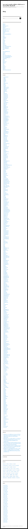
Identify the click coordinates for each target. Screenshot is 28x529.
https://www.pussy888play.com (7, 56)
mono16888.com (6, 221)
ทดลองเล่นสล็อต (6, 366)
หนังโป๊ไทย (4, 38)
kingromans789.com (7, 181)
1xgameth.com (6, 83)
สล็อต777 (4, 44)
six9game (5, 299)
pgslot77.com (5, 253)
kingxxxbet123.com (6, 182)
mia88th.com (5, 216)
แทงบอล (5, 425)
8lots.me (5, 85)
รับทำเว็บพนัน (5, 386)
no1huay (5, 227)
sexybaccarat (5, 58)
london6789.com (6, 194)
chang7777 (5, 128)
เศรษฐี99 (5, 424)
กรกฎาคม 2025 (6, 498)
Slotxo (4, 306)
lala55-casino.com (6, 185)
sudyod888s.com (6, 317)
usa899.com (5, 346)
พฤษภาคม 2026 (6, 488)
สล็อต (4, 388)
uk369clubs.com (6, 345)
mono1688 (5, 220)
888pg (4, 84)
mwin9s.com (5, 223)
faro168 (5, 142)
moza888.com (6, 222)
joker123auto (5, 173)
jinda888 (5, 171)
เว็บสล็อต (5, 423)
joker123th (5, 174)
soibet (4, 308)
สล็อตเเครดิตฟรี (6, 409)
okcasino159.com (6, 230)
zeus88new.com (6, 361)
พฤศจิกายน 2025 (6, 494)
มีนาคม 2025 (5, 502)
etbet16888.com (6, 140)
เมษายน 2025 (5, 501)
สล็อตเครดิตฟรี (5, 405)
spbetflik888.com (6, 309)
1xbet (3, 39)
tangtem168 (5, 319)
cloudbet (5, 130)
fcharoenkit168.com (6, 143)
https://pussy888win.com (6, 57)
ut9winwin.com (6, 347)
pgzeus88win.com (6, 260)
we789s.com (5, 353)
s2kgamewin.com (6, 281)
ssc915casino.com (6, 314)
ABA (4, 92)
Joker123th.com (6, 175)
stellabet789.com (6, 316)
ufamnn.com (5, 339)
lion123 (5, 188)
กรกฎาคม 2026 (6, 486)
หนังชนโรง (4, 52)
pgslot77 (5, 252)
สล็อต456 (5, 390)
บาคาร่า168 (7, 474)
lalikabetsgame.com (6, 186)
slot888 (15, 471)
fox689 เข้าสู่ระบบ (5, 465)
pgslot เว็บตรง (5, 61)
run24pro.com (6, 280)
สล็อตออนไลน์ (5, 404)
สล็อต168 (5, 389)
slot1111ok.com (6, 304)
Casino (4, 126)
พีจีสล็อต (5, 380)
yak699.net (5, 359)
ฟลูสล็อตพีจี (5, 382)
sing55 (7, 471)
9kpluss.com (5, 91)
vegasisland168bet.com (7, 348)
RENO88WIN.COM (6, 276)
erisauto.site (5, 139)
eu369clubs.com (6, 141)
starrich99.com (6, 315)
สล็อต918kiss (5, 398)
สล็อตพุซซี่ (5, 402)
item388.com (5, 169)
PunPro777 (5, 268)
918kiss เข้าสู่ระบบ (6, 88)
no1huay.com (5, 228)
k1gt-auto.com (6, 178)
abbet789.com (6, 94)
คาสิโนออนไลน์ (6, 362)
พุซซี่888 (5, 381)
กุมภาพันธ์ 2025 (6, 503)
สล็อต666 (5, 393)
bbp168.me (5, 108)
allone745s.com (6, 100)
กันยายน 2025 (5, 496)
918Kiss (5, 86)
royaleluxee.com (6, 279)
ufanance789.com (6, 341)
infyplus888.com (6, 168)
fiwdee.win (5, 144)
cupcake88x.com (6, 131)
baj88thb (5, 105)
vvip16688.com (6, 352)
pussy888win (5, 273)
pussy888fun (5, 272)
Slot (4, 303)
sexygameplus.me (6, 295)
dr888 (4, 134)
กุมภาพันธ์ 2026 (6, 491)
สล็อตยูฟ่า (5, 403)
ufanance (5, 340)
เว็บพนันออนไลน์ (6, 422)
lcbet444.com (5, 187)
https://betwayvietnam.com (7, 46)
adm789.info (5, 98)
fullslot (5, 149)
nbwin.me (5, 224)
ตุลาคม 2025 (5, 495)
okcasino (5, 229)
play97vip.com (6, 261)
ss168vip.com (5, 312)
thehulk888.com (6, 323)
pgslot (4, 49)
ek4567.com (5, 137)
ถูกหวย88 (5, 365)
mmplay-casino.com (7, 219)
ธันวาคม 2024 (5, 505)
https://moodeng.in (6, 48)
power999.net (6, 262)
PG (9, 468)
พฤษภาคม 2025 (6, 500)
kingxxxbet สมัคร (5, 468)
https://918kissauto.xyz (6, 51)
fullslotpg (4, 62)
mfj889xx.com (6, 215)
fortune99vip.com (6, 146)
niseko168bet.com (6, 226)
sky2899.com (5, 301)
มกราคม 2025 (5, 504)
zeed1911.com (5, 360)
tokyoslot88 (4, 45)
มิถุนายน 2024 (5, 511)
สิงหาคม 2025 (5, 497)
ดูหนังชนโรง (4, 66)
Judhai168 (5, 177)
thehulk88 (5, 322)
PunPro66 (5, 266)
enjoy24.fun (5, 138)
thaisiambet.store (6, 321)
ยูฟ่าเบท (5, 384)
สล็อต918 (5, 397)
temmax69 (5, 320)
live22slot (5, 192)
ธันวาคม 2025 (5, 493)
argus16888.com (6, 102)
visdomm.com (6, 351)
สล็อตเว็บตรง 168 (6, 408)
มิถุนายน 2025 (5, 499)
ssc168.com (5, 313)
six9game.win (6, 300)
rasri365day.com (6, 275)
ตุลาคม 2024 (5, 507)
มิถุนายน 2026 (5, 487)
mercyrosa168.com (6, 212)
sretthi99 (5, 311)
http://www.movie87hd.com (7, 55)
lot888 (4, 195)
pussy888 (5, 271)
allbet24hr (5, 99)
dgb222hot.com (6, 133)
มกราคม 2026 (5, 492)
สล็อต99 (5, 399)
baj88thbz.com (6, 106)
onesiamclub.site (6, 232)
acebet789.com (6, 95)
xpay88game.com (6, 357)
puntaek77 (5, 270)
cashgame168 (5, 125)
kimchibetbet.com (6, 180)
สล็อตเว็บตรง (4, 37)
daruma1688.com (6, 132)
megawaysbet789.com (7, 210)
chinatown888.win (6, 129)
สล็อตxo (5, 401)
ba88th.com (5, 103)
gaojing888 (5, 154)
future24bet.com (6, 153)
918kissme (5, 90)
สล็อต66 (5, 392)
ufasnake (5, 342)
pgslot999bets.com (6, 256)
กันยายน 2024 (5, 508)
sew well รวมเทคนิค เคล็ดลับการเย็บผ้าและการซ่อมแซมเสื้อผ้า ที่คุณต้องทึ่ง (14, 5)
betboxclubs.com (6, 109)
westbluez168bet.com (7, 354)
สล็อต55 (5, 391)
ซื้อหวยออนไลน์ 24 (6, 363)
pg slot (4, 42)
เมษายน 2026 (5, 489)
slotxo (4, 36)
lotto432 (5, 196)
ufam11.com (5, 338)
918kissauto (5, 89)
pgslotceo (5, 258)
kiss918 (4, 41)
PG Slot (14, 468)
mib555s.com (5, 217)
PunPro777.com (6, 269)
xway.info (5, 358)
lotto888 (5, 197)
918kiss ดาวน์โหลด (6, 87)
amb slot (5, 101)
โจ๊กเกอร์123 (5, 427)
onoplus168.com (6, 234)
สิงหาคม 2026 (5, 485)
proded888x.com (6, 264)
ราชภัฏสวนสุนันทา (6, 387)
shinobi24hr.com (6, 296)
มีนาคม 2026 (5, 490)
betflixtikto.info (6, 111)
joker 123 (4, 54)
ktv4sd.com (5, 184)
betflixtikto (5, 110)
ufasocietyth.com (6, 343)
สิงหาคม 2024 (5, 509)
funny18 (4, 40)
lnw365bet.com (6, 193)
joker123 (4, 23)
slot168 (5, 305)
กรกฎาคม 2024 (6, 510)
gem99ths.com (6, 155)
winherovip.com (6, 356)
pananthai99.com (6, 236)
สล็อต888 (5, 395)
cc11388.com (5, 127)
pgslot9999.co (6, 255)
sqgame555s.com (6, 310)
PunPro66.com (6, 267)
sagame (4, 53)
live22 (4, 63)
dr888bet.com (6, 135)
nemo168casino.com (6, 225)
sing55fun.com (6, 297)
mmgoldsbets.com (6, 218)
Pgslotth (5, 259)
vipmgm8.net (5, 350)
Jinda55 (5, 170)
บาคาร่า (4, 474)
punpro (5, 265)
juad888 (5, 176)
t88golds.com (5, 318)
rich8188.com (5, 278)
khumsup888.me (6, 179)
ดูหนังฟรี (4, 65)
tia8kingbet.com (6, 324)
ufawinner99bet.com (7, 344)
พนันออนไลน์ (5, 379)
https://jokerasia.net (6, 47)
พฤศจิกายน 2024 (6, 506)
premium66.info (6, 263)
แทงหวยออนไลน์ (6, 426)
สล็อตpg (5, 400)
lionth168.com (6, 189)
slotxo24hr (5, 307)
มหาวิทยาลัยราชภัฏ (6, 383)
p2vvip (4, 235)
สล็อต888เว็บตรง (6, 396)
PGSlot (12, 468)
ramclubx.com (6, 274)
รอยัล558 (5, 385)
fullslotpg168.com (6, 151)
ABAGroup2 (5, 93)
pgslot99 (5, 254)
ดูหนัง (3, 64)
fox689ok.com (6, 147)
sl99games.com (6, 302)
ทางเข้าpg (16, 473)
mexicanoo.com (6, 213)
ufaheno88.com (6, 337)
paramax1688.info (6, 238)
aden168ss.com (6, 97)
